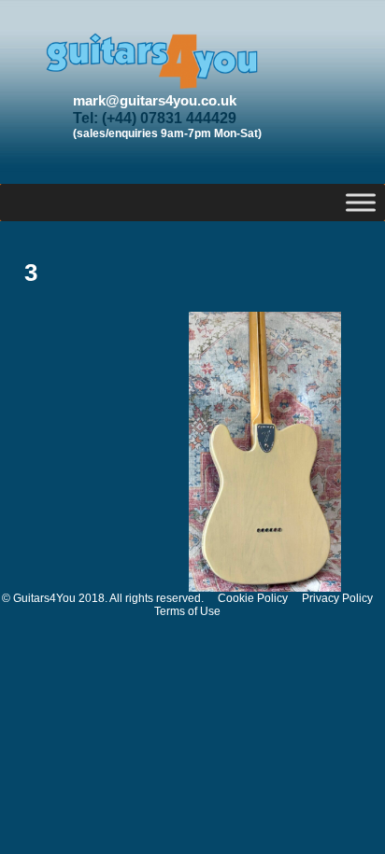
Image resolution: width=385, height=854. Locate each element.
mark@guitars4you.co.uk (154, 100)
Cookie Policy (253, 598)
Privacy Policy (337, 598)
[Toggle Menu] (361, 202)
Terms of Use (187, 611)
